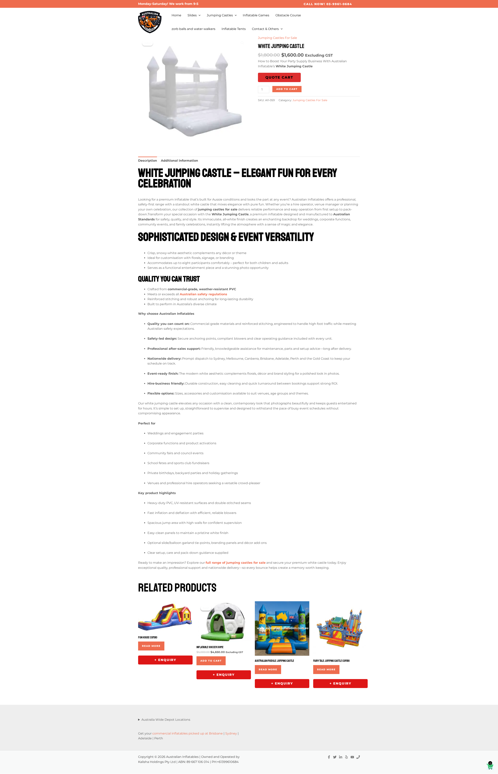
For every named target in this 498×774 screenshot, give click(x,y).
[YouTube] (352, 757)
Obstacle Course (288, 15)
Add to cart (287, 89)
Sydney (231, 733)
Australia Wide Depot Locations (165, 719)
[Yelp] (346, 757)
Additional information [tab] (179, 160)
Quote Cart (279, 77)
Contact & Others (265, 29)
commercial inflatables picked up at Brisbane (187, 733)
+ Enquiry (165, 660)
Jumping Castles (220, 15)
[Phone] (358, 757)
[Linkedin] (340, 757)
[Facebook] (329, 757)
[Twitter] (335, 757)
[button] (328, 4)
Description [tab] (147, 160)
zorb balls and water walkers (193, 29)
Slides (192, 15)
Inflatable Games (256, 15)
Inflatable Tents (234, 29)
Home (176, 15)
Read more (151, 645)
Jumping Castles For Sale (277, 38)
